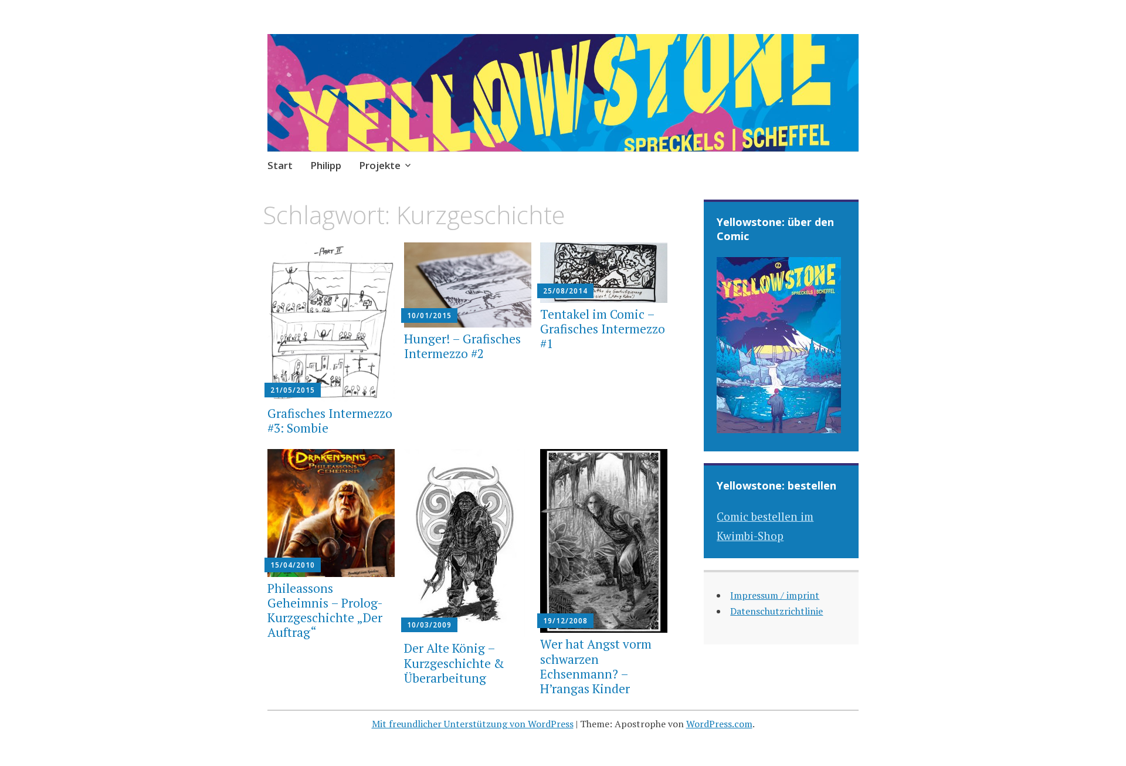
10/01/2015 (429, 315)
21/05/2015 (292, 390)
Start (280, 165)
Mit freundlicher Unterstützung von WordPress (473, 723)
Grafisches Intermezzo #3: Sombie (329, 420)
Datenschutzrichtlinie (776, 611)
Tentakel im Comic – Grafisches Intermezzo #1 (602, 329)
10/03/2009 (429, 625)
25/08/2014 (565, 291)
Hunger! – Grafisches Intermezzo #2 (462, 346)
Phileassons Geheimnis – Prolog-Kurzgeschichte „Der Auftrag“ (325, 610)
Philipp (325, 165)
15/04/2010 (292, 565)
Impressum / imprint (774, 595)
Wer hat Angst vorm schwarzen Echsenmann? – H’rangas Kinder (596, 666)
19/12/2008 (565, 621)
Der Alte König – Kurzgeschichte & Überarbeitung (454, 663)
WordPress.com (719, 723)
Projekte (380, 165)
